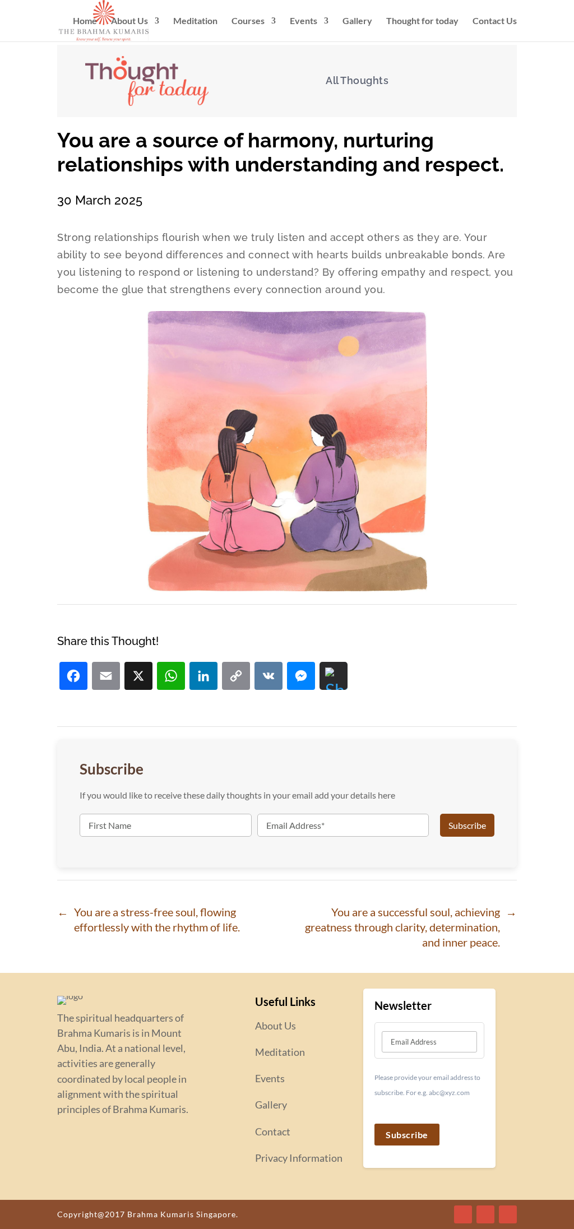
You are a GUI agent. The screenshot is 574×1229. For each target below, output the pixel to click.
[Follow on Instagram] (485, 1214)
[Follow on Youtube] (508, 1214)
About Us (129, 21)
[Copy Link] (236, 677)
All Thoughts (357, 80)
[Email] (106, 677)
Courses (248, 21)
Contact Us (495, 21)
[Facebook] (73, 677)
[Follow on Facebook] (463, 1214)
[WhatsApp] (171, 677)
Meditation (195, 21)
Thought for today (422, 21)
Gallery (357, 21)
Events (303, 21)
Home (85, 21)
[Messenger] (301, 677)
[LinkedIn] (203, 677)
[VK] (268, 677)
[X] (138, 677)
